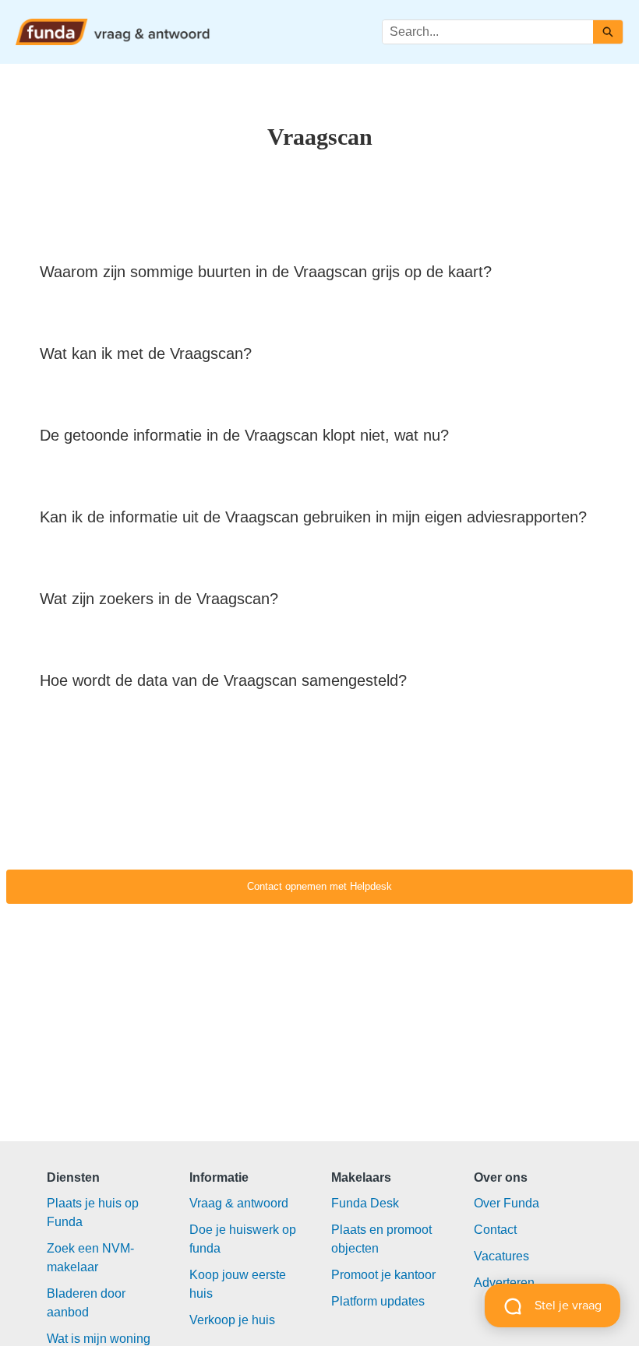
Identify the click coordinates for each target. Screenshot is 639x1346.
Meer (285, 30)
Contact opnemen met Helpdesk (319, 886)
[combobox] (488, 32)
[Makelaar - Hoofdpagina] (113, 32)
